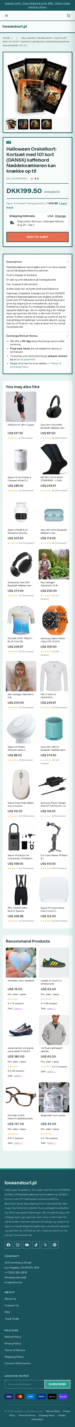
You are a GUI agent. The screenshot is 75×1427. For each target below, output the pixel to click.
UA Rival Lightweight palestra (51, 1049)
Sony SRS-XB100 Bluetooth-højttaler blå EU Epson (54, 749)
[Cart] (68, 15)
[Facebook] (8, 1245)
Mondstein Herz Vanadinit (21, 980)
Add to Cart (37, 237)
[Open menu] (6, 15)
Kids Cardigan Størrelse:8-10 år (49, 584)
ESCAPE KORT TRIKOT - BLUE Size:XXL (20, 640)
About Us (10, 1298)
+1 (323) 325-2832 (16, 1272)
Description (14, 261)
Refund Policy (13, 1336)
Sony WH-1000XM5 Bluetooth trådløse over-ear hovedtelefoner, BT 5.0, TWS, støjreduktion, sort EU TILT (53, 427)
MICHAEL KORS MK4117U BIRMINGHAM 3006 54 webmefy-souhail (20, 1117)
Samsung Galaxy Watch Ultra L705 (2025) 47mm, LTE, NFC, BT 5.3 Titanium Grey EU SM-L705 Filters (53, 640)
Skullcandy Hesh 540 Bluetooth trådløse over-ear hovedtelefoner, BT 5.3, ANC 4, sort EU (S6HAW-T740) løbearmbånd (20, 584)
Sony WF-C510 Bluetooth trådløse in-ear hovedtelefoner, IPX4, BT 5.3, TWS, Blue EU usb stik (54, 532)
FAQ (7, 1312)
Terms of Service (15, 1350)
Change (60, 216)
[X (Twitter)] (45, 1245)
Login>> (18, 1008)
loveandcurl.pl (14, 26)
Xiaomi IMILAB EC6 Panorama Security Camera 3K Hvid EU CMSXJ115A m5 (18, 532)
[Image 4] (46, 124)
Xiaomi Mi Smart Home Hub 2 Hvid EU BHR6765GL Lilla (52, 910)
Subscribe (57, 1384)
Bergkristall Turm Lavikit (53, 1115)
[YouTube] (27, 1245)
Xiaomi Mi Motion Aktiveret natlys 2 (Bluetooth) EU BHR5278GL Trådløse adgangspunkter (19, 749)
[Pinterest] (54, 1245)
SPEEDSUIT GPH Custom (21, 425)
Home (6, 38)
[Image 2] (23, 124)
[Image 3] (34, 124)
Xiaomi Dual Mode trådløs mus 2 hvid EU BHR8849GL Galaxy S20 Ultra (21, 805)
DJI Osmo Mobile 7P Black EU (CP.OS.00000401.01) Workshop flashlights (54, 857)
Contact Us (12, 1305)
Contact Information (18, 1363)
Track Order (12, 1318)
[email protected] (25, 359)
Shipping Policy (14, 1356)
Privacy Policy (13, 1343)
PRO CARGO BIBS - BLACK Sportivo (18, 909)
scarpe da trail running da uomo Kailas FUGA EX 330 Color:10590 (20, 1050)
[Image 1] (11, 124)
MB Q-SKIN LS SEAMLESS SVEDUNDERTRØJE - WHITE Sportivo (52, 696)
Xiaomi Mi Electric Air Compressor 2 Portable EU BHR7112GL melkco (21, 857)
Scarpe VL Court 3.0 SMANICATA (51, 982)
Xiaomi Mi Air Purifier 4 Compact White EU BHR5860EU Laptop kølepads (19, 479)
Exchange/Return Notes (22, 335)
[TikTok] (36, 1245)
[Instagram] (18, 1245)
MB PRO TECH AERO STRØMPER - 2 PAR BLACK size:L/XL (52, 479)
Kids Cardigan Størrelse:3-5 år (21, 696)
